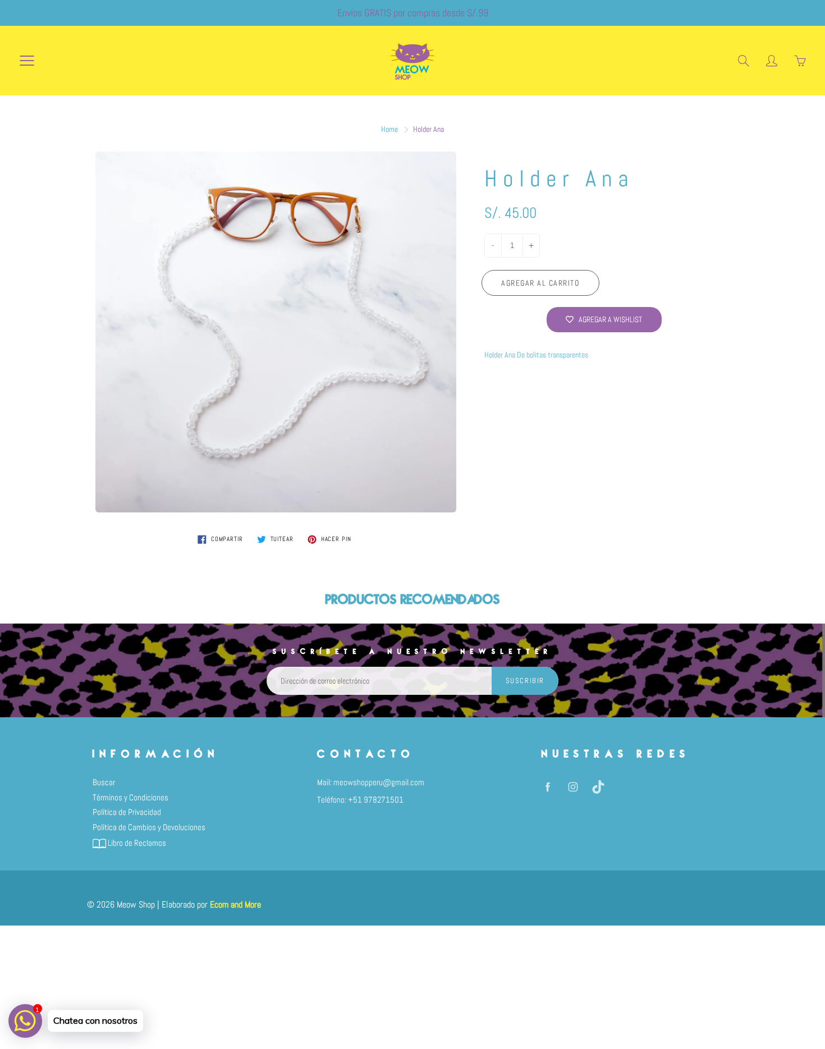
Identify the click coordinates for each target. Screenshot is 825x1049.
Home (389, 129)
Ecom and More (235, 904)
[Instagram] (573, 786)
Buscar (104, 782)
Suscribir (525, 680)
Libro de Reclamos (136, 843)
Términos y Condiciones (130, 798)
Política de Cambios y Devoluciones (149, 827)
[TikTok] (598, 786)
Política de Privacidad (127, 812)
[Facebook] (547, 786)
